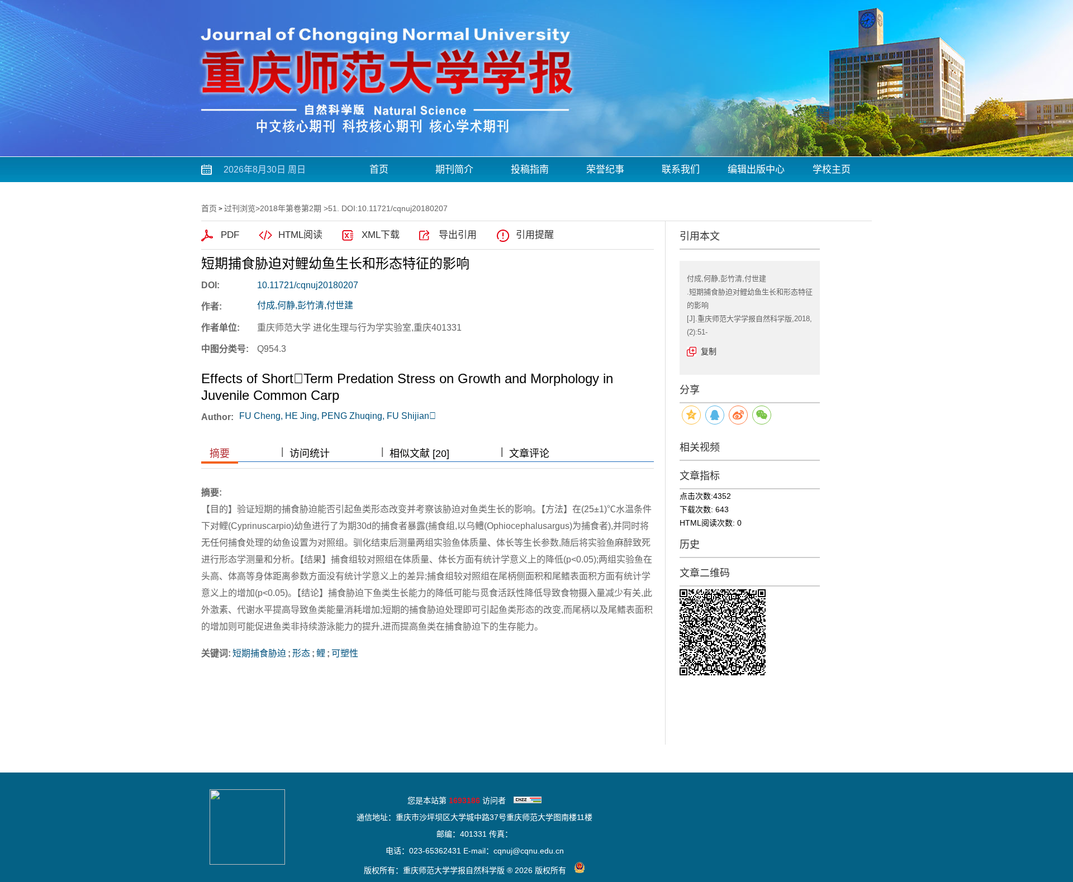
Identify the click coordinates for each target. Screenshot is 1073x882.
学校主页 (832, 169)
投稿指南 (530, 169)
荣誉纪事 (605, 169)
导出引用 (458, 235)
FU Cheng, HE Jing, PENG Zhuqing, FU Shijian (337, 416)
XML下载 (381, 235)
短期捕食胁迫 (259, 653)
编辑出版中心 (756, 169)
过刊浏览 (239, 208)
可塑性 (344, 653)
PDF (230, 235)
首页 (378, 169)
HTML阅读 (300, 235)
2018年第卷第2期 (290, 208)
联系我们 (681, 169)
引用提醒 (535, 235)
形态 (301, 653)
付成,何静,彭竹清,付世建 (305, 305)
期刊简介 (454, 169)
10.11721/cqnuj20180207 (307, 285)
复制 (708, 351)
